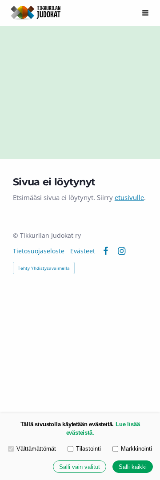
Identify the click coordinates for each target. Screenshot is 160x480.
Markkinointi (136, 448)
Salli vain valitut (79, 467)
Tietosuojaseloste (38, 251)
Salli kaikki (133, 467)
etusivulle (129, 197)
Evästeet (82, 251)
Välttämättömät (36, 448)
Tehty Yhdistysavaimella (44, 268)
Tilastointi (88, 448)
